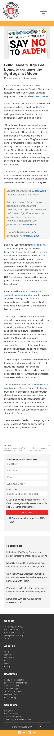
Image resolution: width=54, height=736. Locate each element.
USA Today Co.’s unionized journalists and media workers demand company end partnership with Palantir (26, 577)
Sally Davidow (31, 78)
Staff (6, 660)
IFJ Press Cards (11, 694)
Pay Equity (8, 710)
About (6, 651)
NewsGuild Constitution (14, 679)
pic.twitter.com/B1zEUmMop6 (21, 224)
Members (8, 654)
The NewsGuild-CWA (23, 726)
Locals (7, 663)
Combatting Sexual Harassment (18, 719)
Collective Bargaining (13, 716)
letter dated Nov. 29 (38, 96)
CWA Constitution (11, 685)
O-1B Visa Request (12, 691)
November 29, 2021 (29, 235)
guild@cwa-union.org (13, 635)
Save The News (11, 713)
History (7, 666)
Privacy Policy (10, 697)
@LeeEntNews (39, 191)
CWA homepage (11, 688)
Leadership (9, 657)
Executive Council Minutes (15, 682)
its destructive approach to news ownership (22, 293)
